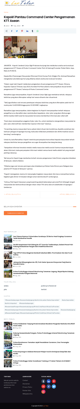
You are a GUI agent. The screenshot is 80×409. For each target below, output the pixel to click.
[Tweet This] (16, 31)
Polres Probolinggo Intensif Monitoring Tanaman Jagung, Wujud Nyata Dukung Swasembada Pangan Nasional (43, 272)
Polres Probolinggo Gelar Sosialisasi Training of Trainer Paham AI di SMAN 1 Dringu (41, 362)
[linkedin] (49, 381)
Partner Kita (27, 390)
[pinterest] (54, 381)
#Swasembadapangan (26, 303)
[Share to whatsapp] (37, 31)
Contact (25, 380)
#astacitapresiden (68, 300)
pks (5, 289)
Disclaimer (26, 384)
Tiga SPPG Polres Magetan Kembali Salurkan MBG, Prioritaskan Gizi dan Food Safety (42, 254)
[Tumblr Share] (32, 31)
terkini (43, 289)
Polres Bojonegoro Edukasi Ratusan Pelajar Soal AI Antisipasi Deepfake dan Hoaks (42, 353)
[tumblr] (43, 381)
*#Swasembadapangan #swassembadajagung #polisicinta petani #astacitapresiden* (32, 300)
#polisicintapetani (11, 303)
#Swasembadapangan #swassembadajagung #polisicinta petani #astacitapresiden (31, 310)
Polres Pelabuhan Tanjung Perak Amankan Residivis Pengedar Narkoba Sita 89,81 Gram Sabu (44, 325)
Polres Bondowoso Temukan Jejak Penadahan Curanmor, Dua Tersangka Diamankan (41, 343)
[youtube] (43, 386)
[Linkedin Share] (27, 31)
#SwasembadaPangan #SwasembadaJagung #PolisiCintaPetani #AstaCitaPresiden (32, 306)
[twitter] (54, 386)
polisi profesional (48, 286)
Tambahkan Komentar (15, 213)
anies (6, 286)
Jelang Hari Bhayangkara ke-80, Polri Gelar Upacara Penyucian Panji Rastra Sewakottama (42, 263)
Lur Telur (45, 406)
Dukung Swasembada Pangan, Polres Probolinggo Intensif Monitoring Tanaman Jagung (43, 334)
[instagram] (43, 392)
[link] (23, 26)
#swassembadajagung (68, 310)
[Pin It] (22, 31)
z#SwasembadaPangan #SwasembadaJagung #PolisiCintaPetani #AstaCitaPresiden (32, 313)
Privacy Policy (27, 387)
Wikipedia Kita (27, 394)
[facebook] (49, 386)
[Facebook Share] (11, 31)
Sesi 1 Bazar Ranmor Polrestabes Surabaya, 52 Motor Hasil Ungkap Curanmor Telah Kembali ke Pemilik (42, 237)
